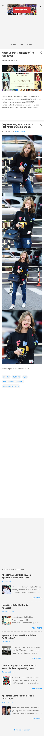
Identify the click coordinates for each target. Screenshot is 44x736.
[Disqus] (22, 422)
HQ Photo (16, 377)
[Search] (40, 6)
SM (21, 44)
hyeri (25, 377)
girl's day (6, 377)
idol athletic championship (13, 382)
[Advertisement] (22, 28)
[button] (40, 53)
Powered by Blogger (22, 730)
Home (13, 44)
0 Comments (20, 131)
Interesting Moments (11, 386)
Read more (37, 598)
